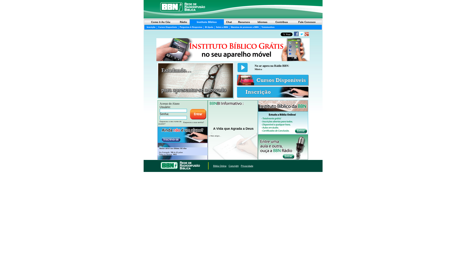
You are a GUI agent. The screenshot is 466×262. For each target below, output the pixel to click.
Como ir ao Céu (160, 22)
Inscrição (151, 27)
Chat (229, 22)
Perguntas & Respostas (191, 27)
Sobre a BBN (222, 27)
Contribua (281, 22)
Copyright (234, 166)
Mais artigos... (215, 136)
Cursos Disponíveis (167, 27)
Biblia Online (219, 166)
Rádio (183, 22)
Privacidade (247, 166)
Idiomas (262, 22)
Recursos (244, 22)
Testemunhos (268, 27)
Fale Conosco (307, 22)
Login (147, 166)
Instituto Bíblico (207, 22)
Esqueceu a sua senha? (193, 122)
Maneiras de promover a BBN (245, 27)
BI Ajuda (209, 27)
